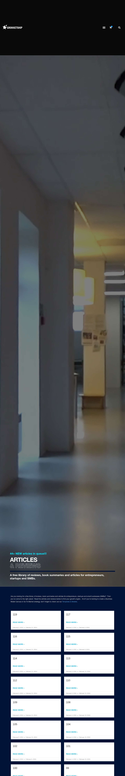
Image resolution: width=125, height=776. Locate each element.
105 (15, 724)
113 (68, 658)
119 (15, 614)
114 (15, 658)
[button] (104, 27)
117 (68, 614)
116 (15, 636)
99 (67, 768)
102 (15, 746)
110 (68, 680)
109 (15, 702)
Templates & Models (69, 602)
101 (68, 746)
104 (68, 724)
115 (68, 636)
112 (15, 680)
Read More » (18, 622)
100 (15, 768)
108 (68, 702)
